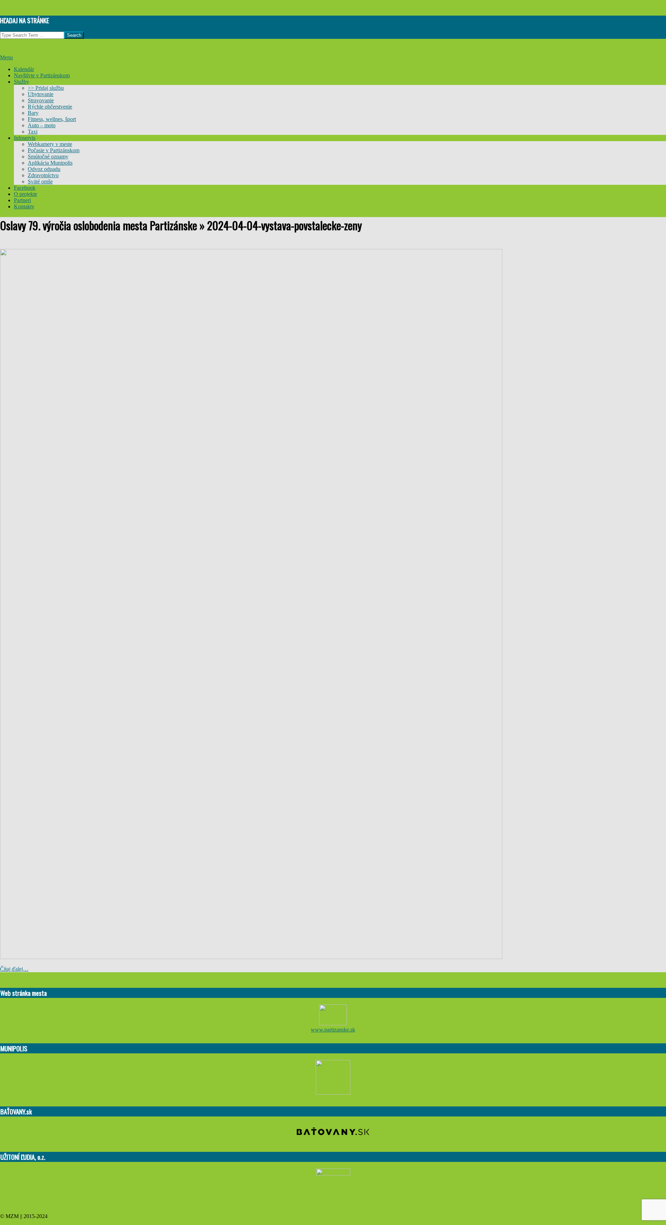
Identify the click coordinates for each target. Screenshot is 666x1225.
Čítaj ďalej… (14, 969)
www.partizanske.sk (333, 1030)
